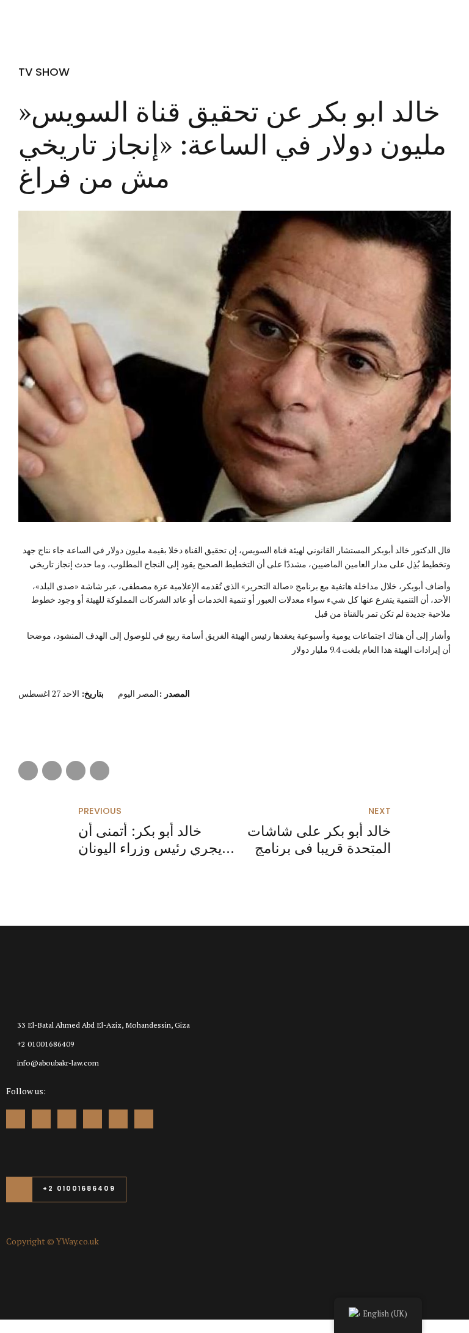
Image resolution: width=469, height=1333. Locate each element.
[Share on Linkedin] (75, 770)
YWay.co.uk (77, 1241)
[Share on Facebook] (28, 770)
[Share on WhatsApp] (99, 770)
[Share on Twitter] (52, 770)
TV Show (44, 71)
